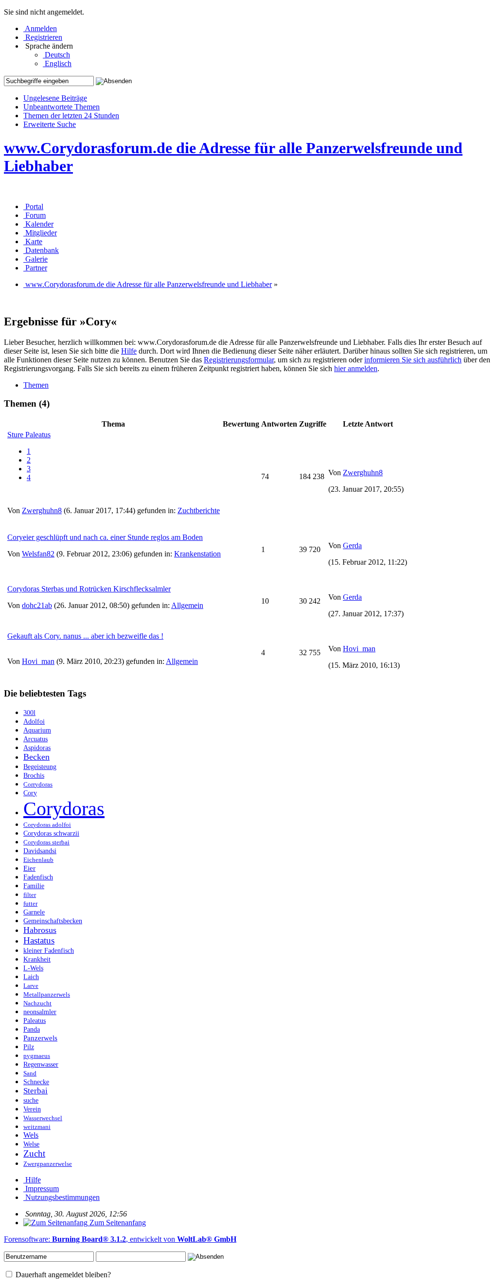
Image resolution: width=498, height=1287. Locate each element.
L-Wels (33, 968)
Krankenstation (197, 554)
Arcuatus (35, 739)
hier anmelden (355, 368)
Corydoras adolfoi (47, 825)
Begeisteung (39, 766)
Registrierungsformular (239, 360)
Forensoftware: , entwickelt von (120, 1239)
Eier (29, 868)
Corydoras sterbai (46, 842)
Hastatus (38, 940)
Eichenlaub (38, 860)
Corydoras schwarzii (51, 833)
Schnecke (36, 1082)
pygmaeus (36, 1056)
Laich (31, 977)
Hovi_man (38, 661)
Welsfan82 (38, 554)
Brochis (33, 775)
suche (30, 1100)
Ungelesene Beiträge (55, 98)
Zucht (34, 1153)
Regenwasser (40, 1064)
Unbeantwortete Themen (61, 107)
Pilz (28, 1047)
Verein (32, 1109)
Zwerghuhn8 (42, 510)
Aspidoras (37, 747)
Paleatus (34, 1020)
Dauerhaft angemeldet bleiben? (62, 1274)
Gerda (352, 545)
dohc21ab (37, 605)
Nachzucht (37, 1003)
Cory (30, 793)
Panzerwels (40, 1038)
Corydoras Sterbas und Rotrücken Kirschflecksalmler (89, 589)
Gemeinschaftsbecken (52, 921)
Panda (31, 1029)
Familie (33, 886)
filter (29, 895)
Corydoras (64, 809)
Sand (29, 1073)
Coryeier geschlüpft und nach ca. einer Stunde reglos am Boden (105, 537)
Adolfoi (34, 721)
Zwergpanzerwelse (47, 1164)
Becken (36, 757)
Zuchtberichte (199, 510)
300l (29, 712)
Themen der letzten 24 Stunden (71, 115)
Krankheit (37, 959)
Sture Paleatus (29, 434)
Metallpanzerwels (46, 994)
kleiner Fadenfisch (48, 950)
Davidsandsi (39, 851)
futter (30, 903)
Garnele (34, 912)
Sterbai (35, 1090)
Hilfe (129, 351)
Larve (30, 986)
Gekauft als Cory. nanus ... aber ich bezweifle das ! (85, 636)
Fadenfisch (38, 877)
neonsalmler (39, 1012)
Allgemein (187, 605)
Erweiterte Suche (49, 124)
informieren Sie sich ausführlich (413, 360)
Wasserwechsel (42, 1118)
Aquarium (37, 730)
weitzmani (37, 1127)
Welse (31, 1144)
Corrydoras (38, 784)
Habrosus (39, 930)
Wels (30, 1135)
